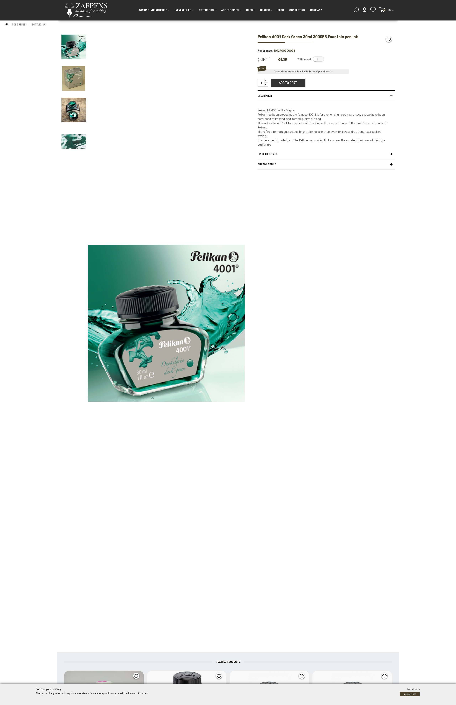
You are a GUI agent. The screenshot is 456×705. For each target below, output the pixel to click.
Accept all (410, 694)
